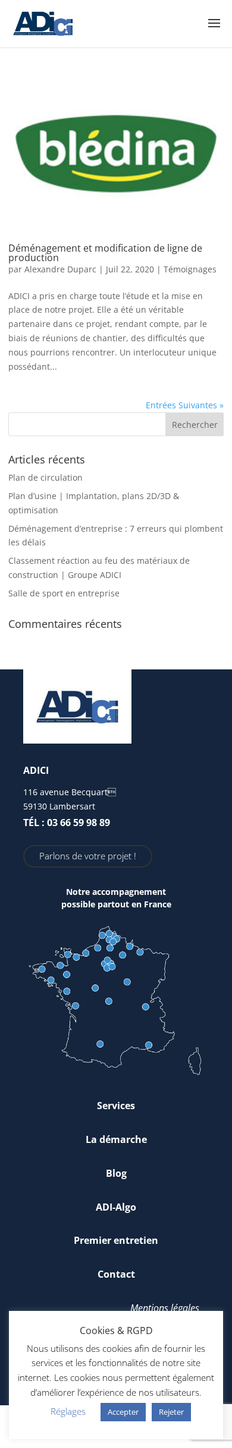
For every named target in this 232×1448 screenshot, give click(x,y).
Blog (116, 1173)
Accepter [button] (123, 1411)
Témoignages (190, 269)
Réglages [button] (68, 1411)
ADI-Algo (116, 1207)
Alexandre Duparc (60, 269)
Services (116, 1105)
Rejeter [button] (171, 1411)
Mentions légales (164, 1307)
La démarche (116, 1139)
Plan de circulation (45, 477)
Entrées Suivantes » (185, 405)
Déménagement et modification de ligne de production (105, 253)
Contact (116, 1274)
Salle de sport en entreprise (64, 593)
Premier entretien (116, 1240)
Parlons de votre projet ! (87, 856)
